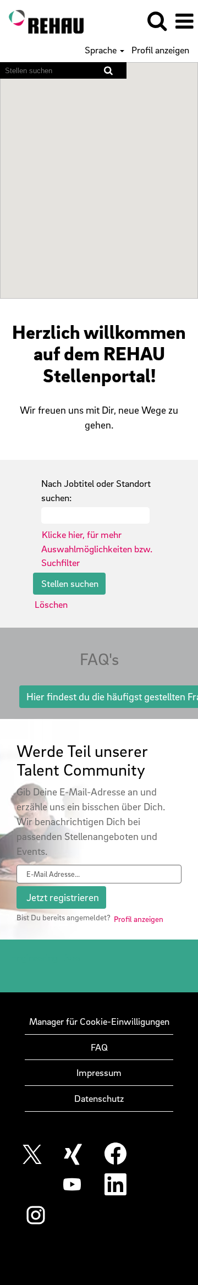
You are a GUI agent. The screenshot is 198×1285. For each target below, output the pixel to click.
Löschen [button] (51, 604)
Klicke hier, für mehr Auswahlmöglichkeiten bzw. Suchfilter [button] (96, 548)
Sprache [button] (102, 50)
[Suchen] (156, 21)
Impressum (99, 1072)
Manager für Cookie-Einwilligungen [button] (99, 1021)
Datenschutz (99, 1098)
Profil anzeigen (160, 50)
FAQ (99, 1047)
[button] (184, 22)
